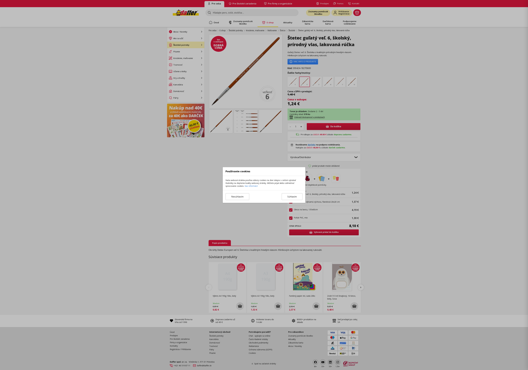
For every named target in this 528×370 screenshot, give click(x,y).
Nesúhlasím (237, 196)
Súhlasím (292, 196)
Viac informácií (251, 186)
